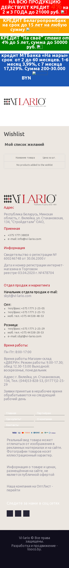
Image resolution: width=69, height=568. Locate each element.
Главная (11, 413)
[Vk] (18, 513)
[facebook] (10, 513)
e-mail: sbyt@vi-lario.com (24, 336)
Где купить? (13, 419)
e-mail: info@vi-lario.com (24, 238)
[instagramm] (26, 513)
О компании (44, 419)
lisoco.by (34, 549)
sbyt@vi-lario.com (17, 296)
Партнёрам (44, 413)
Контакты (12, 425)
